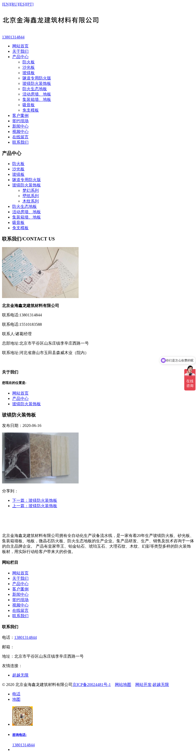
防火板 (28, 62)
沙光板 (28, 67)
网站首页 (20, 393)
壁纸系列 (30, 196)
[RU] (14, 4)
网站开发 (143, 684)
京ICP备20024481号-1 (91, 684)
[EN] (6, 4)
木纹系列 (30, 201)
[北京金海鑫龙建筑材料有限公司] (98, 20)
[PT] (29, 4)
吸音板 (28, 105)
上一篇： (34, 506)
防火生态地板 (34, 89)
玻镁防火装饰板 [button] (26, 185)
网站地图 (123, 684)
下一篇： (34, 500)
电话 (16, 694)
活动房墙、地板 (36, 94)
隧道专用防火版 (36, 78)
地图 (16, 699)
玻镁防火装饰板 (36, 83)
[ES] (22, 4)
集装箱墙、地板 (36, 99)
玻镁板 (28, 73)
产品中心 (20, 398)
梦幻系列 (30, 190)
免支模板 (30, 110)
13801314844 (25, 637)
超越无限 (20, 675)
